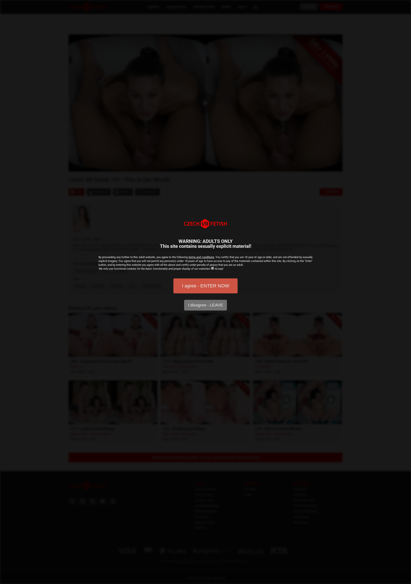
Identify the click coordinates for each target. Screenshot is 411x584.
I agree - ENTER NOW (205, 285)
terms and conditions (201, 257)
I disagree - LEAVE (205, 305)
